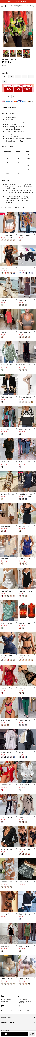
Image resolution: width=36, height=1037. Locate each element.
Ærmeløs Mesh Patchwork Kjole (25, 365)
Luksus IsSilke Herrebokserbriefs (25, 882)
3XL (5, 81)
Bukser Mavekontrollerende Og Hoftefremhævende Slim (7, 817)
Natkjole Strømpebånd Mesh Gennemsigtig (25, 688)
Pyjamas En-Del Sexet (25, 849)
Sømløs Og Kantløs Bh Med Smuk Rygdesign (7, 978)
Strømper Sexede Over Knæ (25, 397)
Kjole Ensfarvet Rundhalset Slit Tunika (25, 300)
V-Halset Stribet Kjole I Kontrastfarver (7, 494)
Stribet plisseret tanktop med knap (7, 235)
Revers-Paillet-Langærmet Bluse (7, 752)
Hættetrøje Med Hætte (25, 785)
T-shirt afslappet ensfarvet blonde (7, 623)
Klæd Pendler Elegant (25, 494)
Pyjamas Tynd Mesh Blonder (25, 655)
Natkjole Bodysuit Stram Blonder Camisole (7, 268)
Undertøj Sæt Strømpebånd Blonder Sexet (7, 785)
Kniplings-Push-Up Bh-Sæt (7, 720)
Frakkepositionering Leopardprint (7, 397)
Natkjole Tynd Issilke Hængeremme (7, 591)
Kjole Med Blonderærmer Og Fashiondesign (25, 462)
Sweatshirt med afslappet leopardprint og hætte (25, 429)
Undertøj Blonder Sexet (7, 882)
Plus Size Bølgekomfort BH (25, 332)
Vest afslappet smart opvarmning (25, 623)
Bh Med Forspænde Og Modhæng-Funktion (25, 978)
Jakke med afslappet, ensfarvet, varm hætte (25, 752)
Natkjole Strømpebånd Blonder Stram (25, 526)
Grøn (4, 69)
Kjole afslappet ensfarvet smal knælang (25, 946)
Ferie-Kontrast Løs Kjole (7, 300)
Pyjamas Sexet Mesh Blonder (25, 558)
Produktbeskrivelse (9, 107)
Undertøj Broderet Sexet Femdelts (7, 914)
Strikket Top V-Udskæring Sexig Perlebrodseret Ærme (7, 849)
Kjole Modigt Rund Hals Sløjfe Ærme (7, 526)
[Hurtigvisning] (16, 234)
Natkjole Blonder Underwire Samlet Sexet (7, 655)
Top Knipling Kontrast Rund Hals (25, 914)
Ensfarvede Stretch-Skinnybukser (25, 720)
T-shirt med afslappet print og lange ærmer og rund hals (7, 429)
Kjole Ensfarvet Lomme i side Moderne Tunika (7, 332)
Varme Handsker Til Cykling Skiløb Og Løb (25, 268)
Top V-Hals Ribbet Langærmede (7, 365)
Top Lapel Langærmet (7, 558)
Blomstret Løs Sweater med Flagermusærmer (25, 817)
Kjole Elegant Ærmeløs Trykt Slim (7, 946)
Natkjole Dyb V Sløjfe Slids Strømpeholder (25, 591)
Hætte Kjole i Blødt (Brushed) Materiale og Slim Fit (7, 462)
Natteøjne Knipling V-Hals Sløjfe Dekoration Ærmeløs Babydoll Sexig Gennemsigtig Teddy (7, 688)
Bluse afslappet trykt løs (25, 235)
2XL (31, 76)
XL (24, 76)
